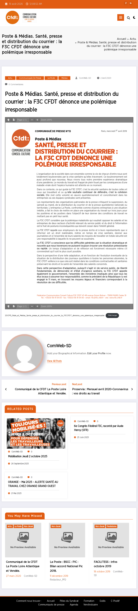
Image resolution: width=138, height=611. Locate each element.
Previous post (59, 384)
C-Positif (115, 601)
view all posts (54, 361)
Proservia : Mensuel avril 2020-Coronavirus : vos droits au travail (100, 391)
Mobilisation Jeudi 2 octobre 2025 (27, 456)
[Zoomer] (37, 120)
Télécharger (112, 315)
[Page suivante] (13, 120)
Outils (103, 601)
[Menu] (120, 17)
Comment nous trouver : (29, 601)
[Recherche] (129, 18)
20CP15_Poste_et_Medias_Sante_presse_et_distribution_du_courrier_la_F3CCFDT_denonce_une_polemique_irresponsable (54, 315)
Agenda (74, 605)
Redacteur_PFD (25, 580)
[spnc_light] (134, 18)
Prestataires (79, 526)
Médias (64, 78)
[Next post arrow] (132, 389)
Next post (77, 384)
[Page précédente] (8, 120)
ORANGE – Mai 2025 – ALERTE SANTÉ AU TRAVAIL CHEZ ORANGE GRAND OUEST (33, 484)
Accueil (51, 601)
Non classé (23, 526)
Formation (89, 601)
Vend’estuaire (90, 605)
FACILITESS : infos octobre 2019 (72, 564)
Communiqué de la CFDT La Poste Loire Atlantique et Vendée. (40, 391)
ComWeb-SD (85, 78)
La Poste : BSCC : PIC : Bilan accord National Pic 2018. (33, 566)
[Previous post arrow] (6, 389)
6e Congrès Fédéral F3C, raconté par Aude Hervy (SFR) (98, 428)
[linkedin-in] (130, 3)
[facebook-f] (126, 3)
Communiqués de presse (30, 78)
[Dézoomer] (31, 120)
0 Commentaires (16, 84)
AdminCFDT (126, 567)
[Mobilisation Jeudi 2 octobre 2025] (36, 433)
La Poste (51, 78)
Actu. (10, 78)
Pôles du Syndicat (69, 601)
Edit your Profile (96, 353)
